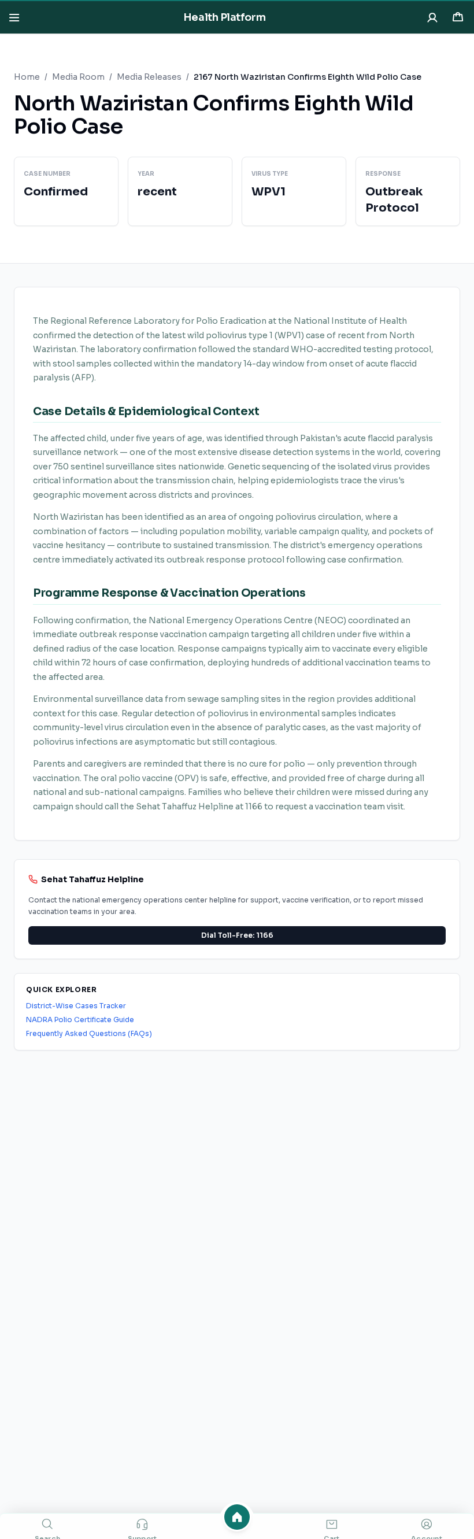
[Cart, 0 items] (457, 17)
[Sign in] (432, 17)
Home (27, 77)
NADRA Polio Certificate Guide (80, 1019)
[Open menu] (13, 17)
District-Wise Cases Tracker (76, 1005)
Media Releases (149, 77)
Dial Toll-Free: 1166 (237, 935)
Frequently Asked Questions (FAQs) (89, 1033)
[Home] (237, 1517)
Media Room (78, 77)
